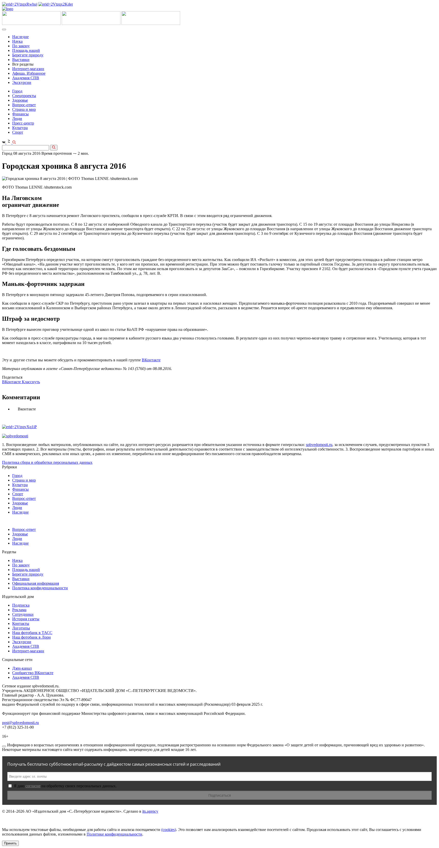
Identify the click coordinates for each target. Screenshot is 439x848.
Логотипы (21, 628)
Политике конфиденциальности (114, 834)
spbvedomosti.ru (319, 444)
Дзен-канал (22, 668)
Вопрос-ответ (24, 105)
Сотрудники (23, 614)
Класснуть (31, 382)
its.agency (150, 811)
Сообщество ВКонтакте (32, 673)
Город (17, 91)
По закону (21, 46)
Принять (10, 843)
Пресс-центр (23, 123)
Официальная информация (35, 583)
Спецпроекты (24, 96)
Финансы (20, 114)
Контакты (20, 623)
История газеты (25, 619)
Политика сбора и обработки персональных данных (47, 462)
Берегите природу (27, 55)
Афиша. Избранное (28, 73)
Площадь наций (26, 50)
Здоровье (20, 100)
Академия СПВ (25, 78)
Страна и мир (24, 109)
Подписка (20, 605)
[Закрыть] (4, 746)
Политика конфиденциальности (40, 588)
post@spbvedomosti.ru (20, 722)
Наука (17, 41)
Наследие (20, 37)
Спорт (17, 132)
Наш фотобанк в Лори (31, 637)
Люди (17, 118)
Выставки (20, 59)
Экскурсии (21, 82)
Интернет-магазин (28, 69)
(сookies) (168, 829)
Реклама (19, 610)
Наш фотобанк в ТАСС (32, 632)
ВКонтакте (151, 360)
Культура (20, 128)
